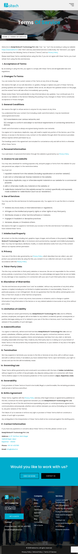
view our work (29, 476)
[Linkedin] (10, 508)
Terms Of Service (50, 552)
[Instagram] (13, 508)
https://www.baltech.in (10, 50)
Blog (35, 519)
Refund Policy (37, 552)
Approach (37, 513)
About (36, 500)
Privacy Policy (53, 52)
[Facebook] (6, 508)
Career (36, 516)
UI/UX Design (60, 526)
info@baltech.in (12, 449)
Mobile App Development (64, 509)
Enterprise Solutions (62, 530)
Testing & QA (60, 520)
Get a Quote (14, 516)
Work (36, 503)
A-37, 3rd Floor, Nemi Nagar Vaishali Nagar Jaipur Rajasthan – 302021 (15, 439)
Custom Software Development (62, 501)
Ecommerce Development (65, 523)
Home (5, 37)
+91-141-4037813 (13, 445)
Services (37, 506)
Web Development (62, 505)
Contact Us (50, 476)
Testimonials (38, 510)
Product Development (63, 512)
